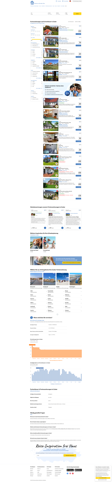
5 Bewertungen (65, 74)
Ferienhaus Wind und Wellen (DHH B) (65, 191)
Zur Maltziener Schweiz (63, 99)
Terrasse (37, 55)
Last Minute (37, 97)
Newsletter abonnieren (70, 455)
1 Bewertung (64, 158)
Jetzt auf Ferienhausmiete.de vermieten (71, 262)
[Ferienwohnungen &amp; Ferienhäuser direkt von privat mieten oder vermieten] (37, 3)
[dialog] (103, 473)
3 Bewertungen (65, 135)
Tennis (37, 84)
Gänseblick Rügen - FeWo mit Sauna (65, 179)
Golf (37, 86)
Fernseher (37, 54)
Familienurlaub (37, 76)
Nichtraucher (37, 64)
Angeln (37, 81)
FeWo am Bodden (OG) (63, 49)
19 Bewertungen (65, 124)
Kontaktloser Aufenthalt (37, 71)
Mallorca (31, 472)
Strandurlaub (37, 74)
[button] (103, 479)
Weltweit (31, 473)
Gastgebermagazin (58, 470)
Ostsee (31, 470)
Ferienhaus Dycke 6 (62, 26)
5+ (39, 31)
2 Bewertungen (65, 181)
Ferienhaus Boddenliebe (63, 61)
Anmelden (59, 1)
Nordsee (31, 468)
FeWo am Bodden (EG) (63, 38)
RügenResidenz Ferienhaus (63, 168)
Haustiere (37, 61)
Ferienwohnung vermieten (77, 1)
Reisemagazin (49, 472)
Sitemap (31, 475)
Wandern (37, 83)
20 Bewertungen (65, 101)
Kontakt (48, 475)
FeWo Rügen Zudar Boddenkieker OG (65, 72)
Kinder (37, 62)
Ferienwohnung (37, 93)
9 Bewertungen (65, 28)
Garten (37, 52)
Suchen (77, 13)
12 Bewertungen (65, 147)
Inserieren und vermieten (59, 468)
